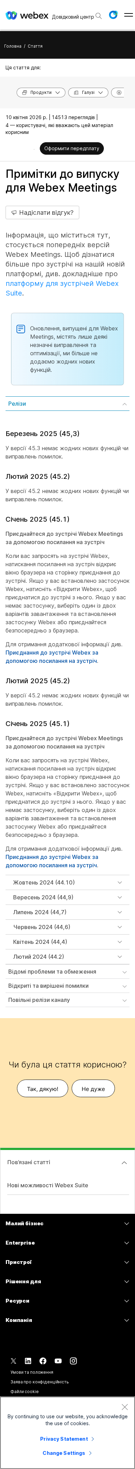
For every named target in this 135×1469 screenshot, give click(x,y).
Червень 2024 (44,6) (41, 927)
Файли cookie (24, 1391)
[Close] (124, 1406)
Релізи (17, 403)
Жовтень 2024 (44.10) (44, 882)
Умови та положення (31, 1372)
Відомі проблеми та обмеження (52, 971)
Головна (12, 46)
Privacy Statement (64, 1439)
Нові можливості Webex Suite (47, 1185)
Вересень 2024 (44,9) (43, 897)
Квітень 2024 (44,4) (40, 941)
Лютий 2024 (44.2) (38, 956)
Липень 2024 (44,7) (39, 912)
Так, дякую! (42, 1088)
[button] (113, 15)
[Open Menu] (128, 15)
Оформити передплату (71, 148)
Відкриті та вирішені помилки (48, 985)
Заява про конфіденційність (39, 1381)
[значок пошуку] (99, 16)
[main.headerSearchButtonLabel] (98, 13)
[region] (67, 1432)
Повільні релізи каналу (39, 999)
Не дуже (93, 1088)
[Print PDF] (34, 149)
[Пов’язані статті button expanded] (124, 1162)
